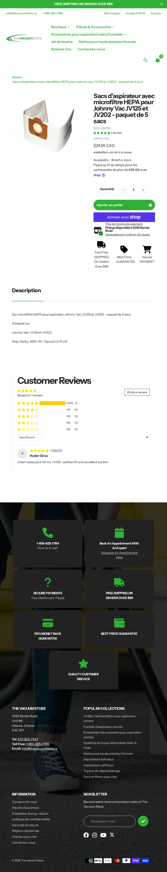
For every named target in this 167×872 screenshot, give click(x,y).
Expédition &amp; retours (30, 814)
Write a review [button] (137, 392)
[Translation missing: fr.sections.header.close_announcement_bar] (161, 4)
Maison (17, 77)
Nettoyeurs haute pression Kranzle (108, 754)
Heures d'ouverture (25, 808)
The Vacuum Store (32, 860)
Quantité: (107, 189)
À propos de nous (24, 802)
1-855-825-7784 (53, 13)
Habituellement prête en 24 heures (127, 234)
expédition (101, 152)
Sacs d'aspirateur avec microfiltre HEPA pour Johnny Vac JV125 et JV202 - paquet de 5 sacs (78, 82)
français (156, 13)
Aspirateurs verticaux (99, 765)
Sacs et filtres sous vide (100, 777)
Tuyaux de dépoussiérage (102, 771)
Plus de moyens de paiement (124, 223)
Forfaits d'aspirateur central (103, 727)
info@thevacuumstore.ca (21, 13)
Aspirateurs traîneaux (99, 759)
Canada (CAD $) (135, 13)
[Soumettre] (143, 821)
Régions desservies (25, 831)
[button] (102, 133)
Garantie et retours (25, 825)
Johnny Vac (101, 138)
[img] (39, 451)
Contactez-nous (23, 843)
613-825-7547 (28, 739)
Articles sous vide (24, 837)
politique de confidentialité (31, 819)
